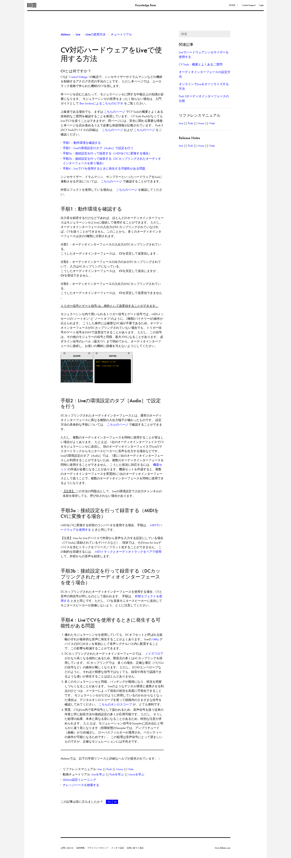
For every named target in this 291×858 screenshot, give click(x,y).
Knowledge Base (145, 5)
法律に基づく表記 (135, 847)
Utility (156, 639)
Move (119, 769)
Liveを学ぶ (98, 774)
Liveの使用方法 (95, 34)
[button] (109, 802)
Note (131, 769)
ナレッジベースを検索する (81, 785)
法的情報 (80, 847)
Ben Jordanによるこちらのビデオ (102, 103)
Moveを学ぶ (136, 774)
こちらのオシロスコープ (116, 704)
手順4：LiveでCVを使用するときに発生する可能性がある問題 (104, 168)
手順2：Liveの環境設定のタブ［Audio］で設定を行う (98, 148)
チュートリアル (121, 34)
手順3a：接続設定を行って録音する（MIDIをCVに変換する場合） (107, 153)
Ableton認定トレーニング (79, 780)
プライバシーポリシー (98, 847)
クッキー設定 (117, 847)
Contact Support (248, 5)
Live (78, 34)
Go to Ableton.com (222, 847)
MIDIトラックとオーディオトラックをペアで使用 (128, 552)
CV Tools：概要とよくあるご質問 (200, 64)
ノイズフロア (154, 654)
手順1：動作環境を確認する (82, 143)
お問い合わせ (67, 847)
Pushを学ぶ (117, 774)
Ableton (31, 5)
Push (109, 769)
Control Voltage (78, 77)
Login (261, 5)
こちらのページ (115, 112)
